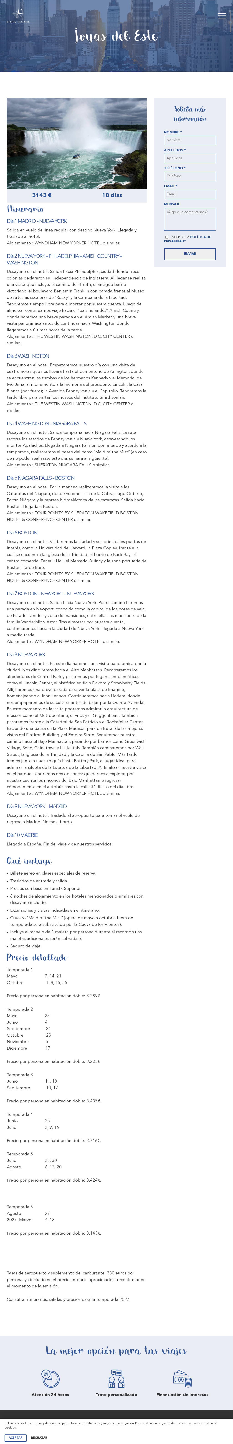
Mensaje (172, 204)
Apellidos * (175, 150)
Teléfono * (175, 168)
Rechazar (39, 1437)
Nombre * (173, 132)
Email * (170, 186)
